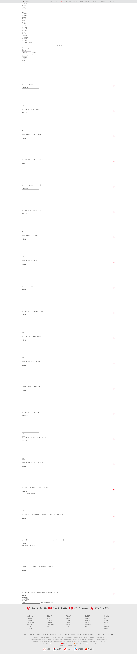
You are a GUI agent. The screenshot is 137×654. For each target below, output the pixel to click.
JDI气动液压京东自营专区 (28, 493)
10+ (23, 87)
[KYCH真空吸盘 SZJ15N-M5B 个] (30, 172)
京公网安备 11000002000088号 (41, 637)
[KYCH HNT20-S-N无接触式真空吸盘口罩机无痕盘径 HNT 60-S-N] (30, 579)
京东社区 (79, 634)
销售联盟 (73, 634)
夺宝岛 (106, 618)
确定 (23, 13)
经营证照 (76, 641)
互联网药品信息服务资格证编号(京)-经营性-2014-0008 (74, 637)
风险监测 (85, 634)
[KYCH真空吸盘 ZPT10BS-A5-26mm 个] (30, 298)
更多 (23, 15)
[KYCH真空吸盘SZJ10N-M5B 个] (30, 96)
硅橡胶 (24, 34)
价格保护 (87, 620)
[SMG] (23, 565)
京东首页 (27, 1)
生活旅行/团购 (30, 622)
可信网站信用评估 (47, 649)
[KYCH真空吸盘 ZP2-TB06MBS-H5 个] (30, 348)
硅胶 (23, 32)
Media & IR (110, 634)
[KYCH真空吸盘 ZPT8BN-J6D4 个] (30, 247)
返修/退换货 (88, 624)
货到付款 (34, 54)
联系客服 (29, 629)
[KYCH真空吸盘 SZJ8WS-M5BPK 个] (30, 273)
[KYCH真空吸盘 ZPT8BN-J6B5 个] (30, 121)
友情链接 (67, 634)
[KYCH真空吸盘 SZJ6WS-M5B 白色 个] (30, 374)
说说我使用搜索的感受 (48, 602)
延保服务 (106, 622)
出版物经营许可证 (57, 639)
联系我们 (32, 634)
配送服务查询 (50, 622)
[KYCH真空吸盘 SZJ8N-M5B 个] (30, 399)
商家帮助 (49, 634)
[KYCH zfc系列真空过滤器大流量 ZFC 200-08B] (30, 475)
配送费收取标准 (51, 624)
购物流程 (29, 618)
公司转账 (68, 626)
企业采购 (87, 1)
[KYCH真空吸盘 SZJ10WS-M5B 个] (30, 197)
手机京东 (111, 1)
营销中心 (55, 634)
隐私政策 (90, 634)
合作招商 (43, 634)
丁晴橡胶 (24, 35)
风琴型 (24, 8)
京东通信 (106, 626)
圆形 (23, 12)
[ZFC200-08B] (23, 485)
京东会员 (81, 1)
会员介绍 (29, 620)
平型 (23, 20)
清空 (58, 45)
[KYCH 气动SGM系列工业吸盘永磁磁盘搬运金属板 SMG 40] (30, 554)
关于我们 (26, 634)
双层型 (24, 22)
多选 (26, 15)
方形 (23, 10)
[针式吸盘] (23, 512)
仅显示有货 (25, 55)
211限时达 (49, 620)
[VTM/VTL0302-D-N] (23, 538)
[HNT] (23, 590)
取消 (26, 13)
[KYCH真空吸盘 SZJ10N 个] (30, 222)
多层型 (24, 23)
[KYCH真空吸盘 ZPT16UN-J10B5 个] (30, 147)
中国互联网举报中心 (79, 649)
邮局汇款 (68, 624)
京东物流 (34, 52)
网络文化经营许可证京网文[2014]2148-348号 (75, 639)
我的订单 (66, 1)
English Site (103, 634)
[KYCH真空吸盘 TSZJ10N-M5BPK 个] (30, 449)
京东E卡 (106, 624)
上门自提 (49, 618)
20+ (23, 113)
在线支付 (68, 620)
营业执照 (102, 641)
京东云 (75, 645)
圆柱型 (24, 18)
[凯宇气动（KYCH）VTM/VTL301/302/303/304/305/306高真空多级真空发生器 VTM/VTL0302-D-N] (30, 527)
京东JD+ (106, 629)
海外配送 (49, 626)
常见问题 (29, 624)
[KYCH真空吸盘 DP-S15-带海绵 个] (30, 323)
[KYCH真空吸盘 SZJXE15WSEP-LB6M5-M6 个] (30, 424)
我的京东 (72, 1)
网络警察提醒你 (58, 649)
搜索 (41, 602)
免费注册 (59, 1)
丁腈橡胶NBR (25, 37)
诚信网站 (68, 649)
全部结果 (24, 3)
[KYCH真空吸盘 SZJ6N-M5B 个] (30, 71)
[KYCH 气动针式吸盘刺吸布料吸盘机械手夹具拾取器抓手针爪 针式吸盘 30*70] (30, 501)
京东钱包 (70, 645)
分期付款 (68, 622)
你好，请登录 (53, 1)
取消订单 (87, 626)
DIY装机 (106, 620)
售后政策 (87, 618)
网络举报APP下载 (89, 649)
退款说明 (87, 622)
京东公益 (96, 634)
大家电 (29, 626)
